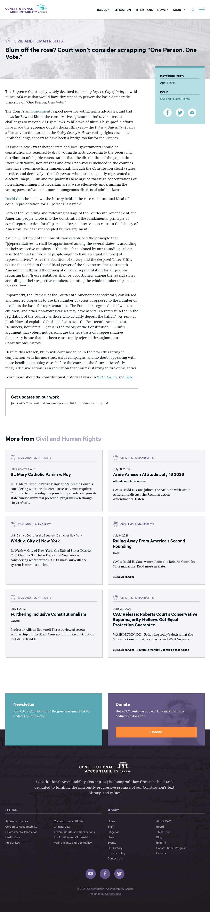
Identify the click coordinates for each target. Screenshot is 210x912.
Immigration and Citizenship (71, 837)
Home (111, 821)
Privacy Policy (116, 853)
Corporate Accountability (21, 826)
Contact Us (115, 858)
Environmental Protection (21, 832)
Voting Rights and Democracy (73, 842)
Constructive (113, 893)
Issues (102, 9)
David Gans (14, 199)
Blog (159, 837)
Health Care (12, 837)
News (161, 9)
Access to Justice (16, 821)
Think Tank (144, 9)
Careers (161, 853)
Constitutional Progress (171, 848)
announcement (37, 111)
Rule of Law (12, 842)
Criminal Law (62, 826)
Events (112, 842)
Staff (111, 826)
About (178, 9)
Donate (156, 731)
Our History (115, 848)
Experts (161, 842)
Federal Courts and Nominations (74, 832)
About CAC (163, 821)
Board (160, 826)
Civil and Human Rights (38, 40)
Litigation (122, 9)
